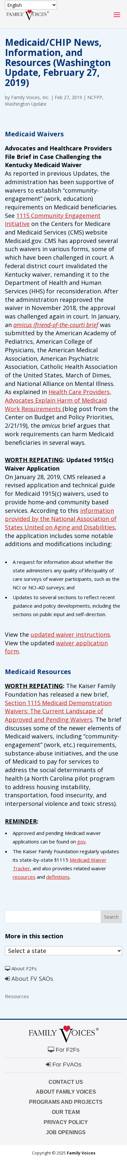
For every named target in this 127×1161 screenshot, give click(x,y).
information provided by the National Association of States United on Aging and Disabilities (61, 519)
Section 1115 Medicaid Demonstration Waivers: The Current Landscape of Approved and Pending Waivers (58, 711)
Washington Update (26, 104)
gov (81, 841)
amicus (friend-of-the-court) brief (55, 325)
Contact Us (66, 1082)
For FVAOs (66, 1064)
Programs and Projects (66, 1102)
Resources (17, 996)
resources (24, 877)
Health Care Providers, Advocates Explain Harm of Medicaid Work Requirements (58, 400)
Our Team (66, 1112)
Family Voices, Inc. (30, 97)
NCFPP (94, 97)
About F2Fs (23, 968)
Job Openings (66, 1132)
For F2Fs (66, 1050)
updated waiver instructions (70, 634)
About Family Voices (66, 1092)
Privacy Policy (66, 1122)
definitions (58, 877)
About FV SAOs (31, 978)
